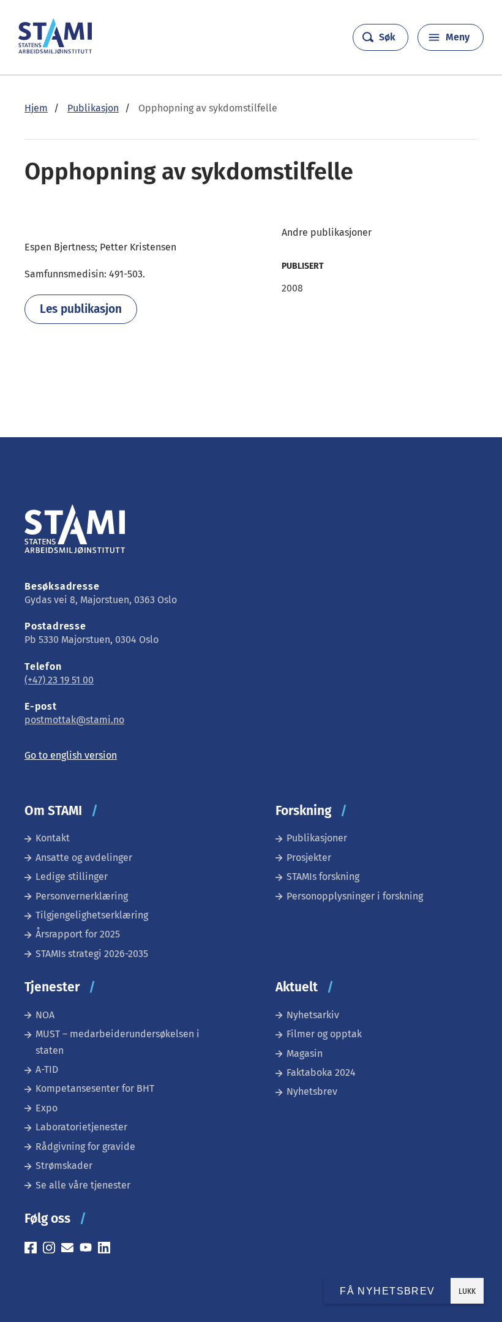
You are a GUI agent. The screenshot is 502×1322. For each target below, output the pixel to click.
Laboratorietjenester (81, 1127)
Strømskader (64, 1165)
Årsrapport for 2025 (78, 934)
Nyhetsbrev (312, 1091)
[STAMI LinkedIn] (107, 1249)
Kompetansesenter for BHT (95, 1088)
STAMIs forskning (323, 876)
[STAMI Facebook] (33, 1249)
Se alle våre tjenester (83, 1185)
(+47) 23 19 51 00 (59, 680)
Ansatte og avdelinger (84, 857)
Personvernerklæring (82, 896)
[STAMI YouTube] (89, 1249)
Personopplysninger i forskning (355, 896)
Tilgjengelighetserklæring (92, 915)
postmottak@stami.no (74, 720)
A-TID (47, 1069)
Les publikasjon (81, 309)
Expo (47, 1108)
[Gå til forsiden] (55, 50)
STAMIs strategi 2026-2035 (92, 954)
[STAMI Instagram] (52, 1249)
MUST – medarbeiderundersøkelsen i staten (118, 1042)
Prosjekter (309, 857)
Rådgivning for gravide (85, 1146)
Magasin (305, 1053)
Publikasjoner (317, 838)
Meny (458, 37)
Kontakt (53, 838)
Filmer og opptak (324, 1034)
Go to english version (70, 755)
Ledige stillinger (72, 876)
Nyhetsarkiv (313, 1015)
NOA (45, 1015)
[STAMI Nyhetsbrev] (70, 1249)
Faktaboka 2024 (321, 1072)
